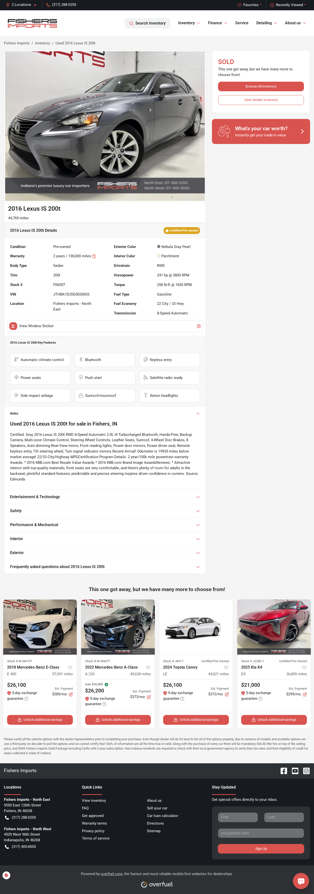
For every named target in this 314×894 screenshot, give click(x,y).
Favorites (251, 5)
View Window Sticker (36, 326)
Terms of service (95, 838)
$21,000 (250, 685)
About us (154, 800)
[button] (23, 5)
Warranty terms (94, 823)
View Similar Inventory (261, 100)
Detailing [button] (264, 23)
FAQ (85, 808)
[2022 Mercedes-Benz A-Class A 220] (118, 627)
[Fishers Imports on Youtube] (293, 771)
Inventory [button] (186, 23)
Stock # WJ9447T (97, 661)
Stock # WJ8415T (19, 661)
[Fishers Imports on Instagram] (304, 771)
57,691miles (62, 674)
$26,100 (16, 685)
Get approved (93, 816)
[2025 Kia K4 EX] (274, 627)
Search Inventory (150, 23)
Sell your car (157, 808)
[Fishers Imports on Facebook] (282, 771)
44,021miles (218, 674)
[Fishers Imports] (33, 23)
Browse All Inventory (261, 86)
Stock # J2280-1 (252, 661)
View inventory (94, 800)
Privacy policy (93, 831)
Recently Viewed (289, 5)
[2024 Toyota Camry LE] (196, 627)
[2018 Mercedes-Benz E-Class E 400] (40, 627)
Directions (155, 823)
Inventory (42, 43)
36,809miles (296, 674)
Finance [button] (215, 23)
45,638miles (140, 674)
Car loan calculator (162, 816)
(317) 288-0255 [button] (64, 4)
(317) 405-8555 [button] (24, 846)
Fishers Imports (17, 43)
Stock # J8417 (173, 661)
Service (242, 23)
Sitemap (153, 831)
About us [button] (293, 23)
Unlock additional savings (43, 720)
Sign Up (261, 849)
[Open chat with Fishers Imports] (301, 881)
